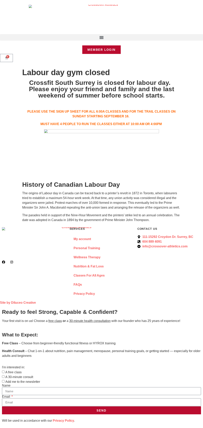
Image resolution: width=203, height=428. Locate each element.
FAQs (78, 284)
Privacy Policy (84, 293)
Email (6, 396)
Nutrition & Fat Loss (89, 266)
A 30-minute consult (19, 377)
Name (6, 385)
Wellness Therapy (87, 257)
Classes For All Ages (89, 275)
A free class (13, 372)
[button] (101, 37)
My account (82, 239)
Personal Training (87, 248)
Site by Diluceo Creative (18, 302)
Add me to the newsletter (22, 381)
